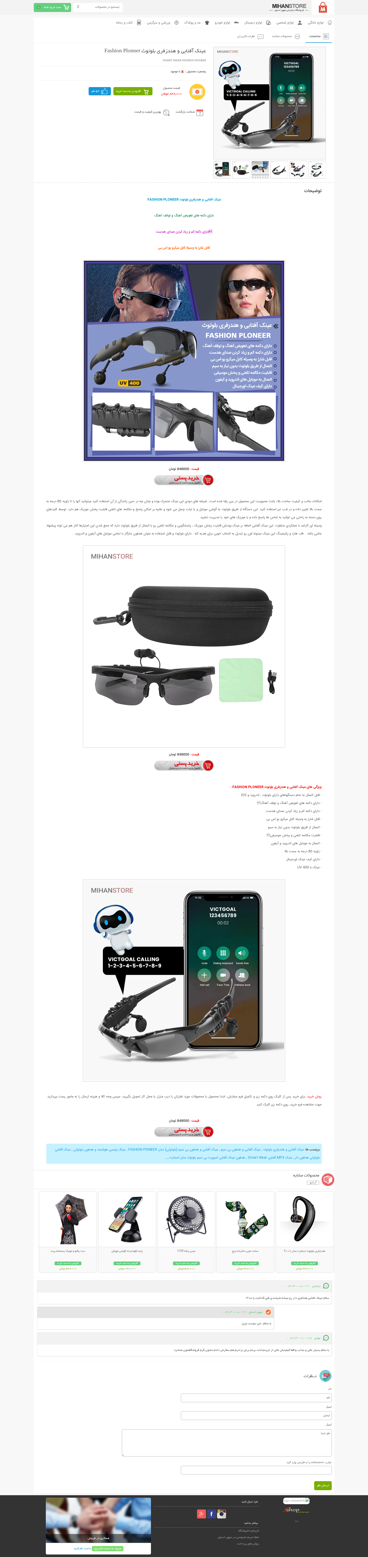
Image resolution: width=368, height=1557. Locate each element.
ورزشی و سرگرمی (158, 23)
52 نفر (95, 91)
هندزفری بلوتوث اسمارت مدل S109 (304, 1251)
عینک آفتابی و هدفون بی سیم (240, 1149)
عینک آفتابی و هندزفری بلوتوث (283, 1149)
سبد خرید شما (52, 7)
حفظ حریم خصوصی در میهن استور (238, 1537)
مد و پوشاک (192, 23)
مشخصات (314, 36)
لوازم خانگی (315, 23)
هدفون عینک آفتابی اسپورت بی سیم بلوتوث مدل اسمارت (206, 1157)
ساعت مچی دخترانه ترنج (245, 1251)
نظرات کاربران (246, 36)
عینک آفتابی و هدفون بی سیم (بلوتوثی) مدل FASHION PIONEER (172, 1149)
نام (330, 1388)
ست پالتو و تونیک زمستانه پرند (68, 1251)
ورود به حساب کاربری (107, 1548)
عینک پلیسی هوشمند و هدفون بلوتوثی (98, 1149)
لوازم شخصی (285, 23)
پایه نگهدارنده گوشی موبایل (127, 1251)
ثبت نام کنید (81, 1548)
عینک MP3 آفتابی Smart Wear (269, 1157)
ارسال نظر (323, 1485)
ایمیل (329, 1406)
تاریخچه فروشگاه (248, 1530)
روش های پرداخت (248, 1543)
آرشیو (313, 1182)
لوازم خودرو (222, 23)
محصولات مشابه (282, 36)
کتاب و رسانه (124, 23)
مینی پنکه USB (186, 1251)
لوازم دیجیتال (253, 23)
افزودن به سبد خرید (128, 91)
